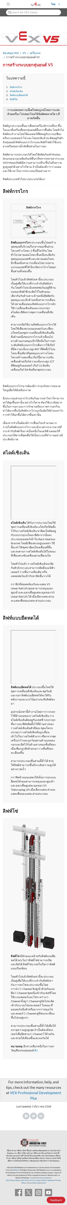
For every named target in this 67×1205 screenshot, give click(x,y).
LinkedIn (40, 1116)
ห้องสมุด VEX (11, 53)
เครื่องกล (35, 53)
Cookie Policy (41, 1180)
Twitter (33, 1116)
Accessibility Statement (36, 1183)
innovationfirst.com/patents (41, 1178)
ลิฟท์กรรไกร (16, 87)
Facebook (26, 1116)
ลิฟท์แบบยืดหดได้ (19, 95)
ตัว (36, 1050)
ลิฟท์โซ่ (13, 99)
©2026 (16, 1170)
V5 (24, 53)
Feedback (56, 1200)
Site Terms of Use (28, 1180)
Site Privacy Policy (13, 1180)
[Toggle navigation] (8, 4)
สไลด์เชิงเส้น (16, 91)
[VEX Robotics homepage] (31, 4)
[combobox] (33, 12)
